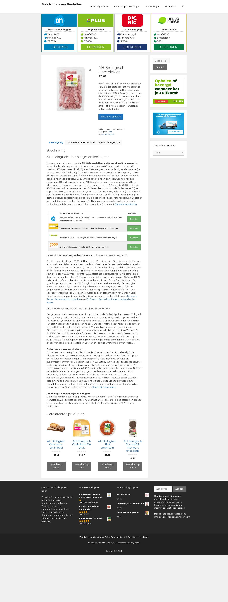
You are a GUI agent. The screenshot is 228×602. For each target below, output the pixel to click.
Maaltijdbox (170, 6)
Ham (110, 132)
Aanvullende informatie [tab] (81, 142)
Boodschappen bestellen (91, 537)
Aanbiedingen (152, 6)
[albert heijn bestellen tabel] (168, 134)
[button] (90, 70)
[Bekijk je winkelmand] (183, 7)
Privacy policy (133, 543)
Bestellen (134, 219)
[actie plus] (168, 103)
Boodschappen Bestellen (61, 4)
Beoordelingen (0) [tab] (109, 142)
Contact (110, 543)
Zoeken (160, 67)
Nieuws (101, 543)
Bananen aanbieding (126, 204)
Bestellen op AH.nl (111, 116)
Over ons (92, 543)
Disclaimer (121, 543)
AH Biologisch (108, 134)
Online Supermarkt (99, 6)
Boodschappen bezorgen (127, 6)
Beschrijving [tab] (56, 142)
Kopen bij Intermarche (104, 387)
